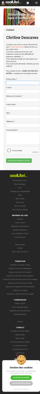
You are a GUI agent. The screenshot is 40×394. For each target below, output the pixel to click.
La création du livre (20, 346)
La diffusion (20, 353)
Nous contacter (20, 206)
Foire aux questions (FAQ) (20, 342)
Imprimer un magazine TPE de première (20, 287)
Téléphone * (10, 121)
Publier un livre (20, 303)
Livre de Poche (20, 237)
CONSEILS (20, 328)
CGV (20, 188)
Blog (20, 195)
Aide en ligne (20, 335)
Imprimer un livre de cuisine (20, 265)
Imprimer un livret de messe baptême (20, 276)
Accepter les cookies (21, 377)
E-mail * (9, 88)
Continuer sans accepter (21, 389)
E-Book (20, 248)
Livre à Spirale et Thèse (20, 234)
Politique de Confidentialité (20, 191)
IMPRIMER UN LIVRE (20, 215)
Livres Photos (20, 223)
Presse (20, 322)
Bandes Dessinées (20, 230)
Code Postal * (11, 105)
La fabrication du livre (20, 349)
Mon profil (20, 202)
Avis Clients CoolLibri (20, 210)
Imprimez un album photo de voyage (20, 294)
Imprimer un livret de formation (20, 272)
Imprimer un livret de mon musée (20, 283)
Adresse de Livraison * (14, 96)
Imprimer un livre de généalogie (20, 268)
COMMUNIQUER (20, 300)
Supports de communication (20, 311)
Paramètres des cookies (21, 383)
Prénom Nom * (11, 79)
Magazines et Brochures (20, 226)
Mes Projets (20, 199)
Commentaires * (12, 130)
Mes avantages (20, 184)
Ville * (8, 113)
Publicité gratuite (20, 314)
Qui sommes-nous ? (20, 180)
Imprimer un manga (20, 290)
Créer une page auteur (20, 307)
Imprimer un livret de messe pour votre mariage (20, 279)
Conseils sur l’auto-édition (20, 331)
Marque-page (20, 245)
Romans (20, 219)
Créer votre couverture (20, 252)
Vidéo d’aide (20, 338)
